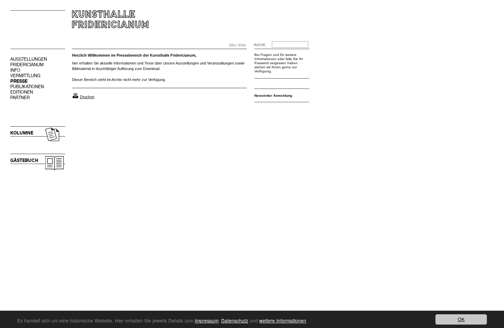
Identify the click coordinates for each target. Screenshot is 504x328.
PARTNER (20, 97)
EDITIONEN (21, 92)
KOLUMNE (21, 133)
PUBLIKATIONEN (27, 86)
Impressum (206, 320)
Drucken (87, 97)
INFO (15, 70)
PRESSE (18, 81)
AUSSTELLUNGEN (28, 59)
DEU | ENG (237, 45)
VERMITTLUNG (25, 75)
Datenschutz (234, 320)
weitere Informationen (282, 320)
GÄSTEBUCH (24, 160)
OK (461, 319)
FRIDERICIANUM (27, 64)
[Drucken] (75, 97)
